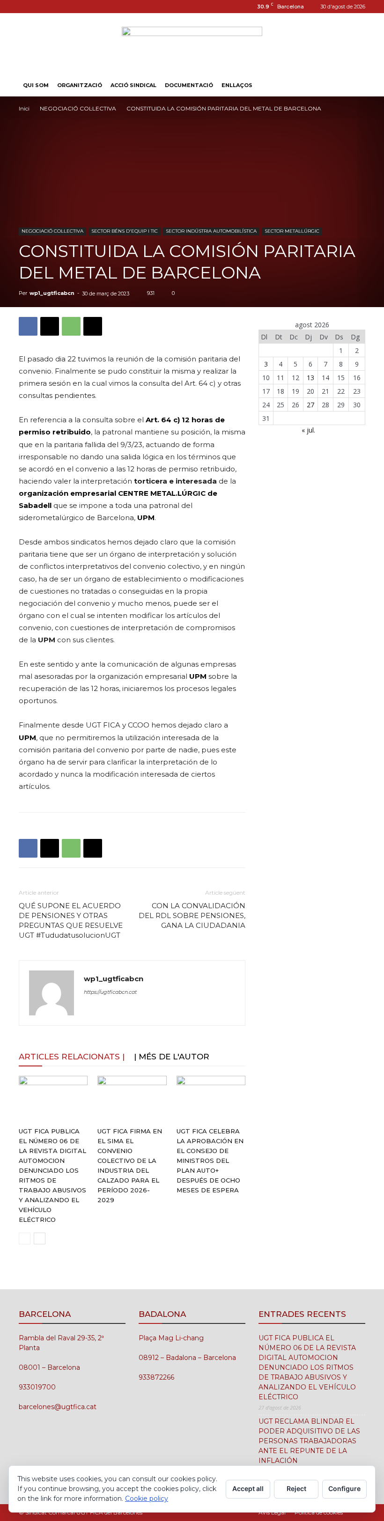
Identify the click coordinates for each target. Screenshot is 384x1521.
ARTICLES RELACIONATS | (72, 1056)
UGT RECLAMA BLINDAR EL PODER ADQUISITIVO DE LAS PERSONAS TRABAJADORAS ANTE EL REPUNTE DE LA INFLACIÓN (309, 1441)
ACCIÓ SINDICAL (133, 85)
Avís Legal (272, 1512)
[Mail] (41, 6)
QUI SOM (36, 85)
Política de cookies (319, 1512)
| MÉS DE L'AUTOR (171, 1056)
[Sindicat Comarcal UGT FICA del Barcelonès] (192, 44)
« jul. (308, 430)
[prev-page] (24, 1238)
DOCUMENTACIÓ (189, 85)
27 (310, 404)
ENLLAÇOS (237, 85)
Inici (24, 108)
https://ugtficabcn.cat (110, 992)
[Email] (92, 326)
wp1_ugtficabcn (52, 293)
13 (310, 377)
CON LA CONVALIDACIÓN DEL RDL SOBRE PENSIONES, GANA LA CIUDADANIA (192, 915)
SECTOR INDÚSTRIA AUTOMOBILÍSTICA (211, 231)
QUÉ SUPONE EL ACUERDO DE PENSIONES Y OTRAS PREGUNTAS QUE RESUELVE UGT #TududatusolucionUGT (71, 920)
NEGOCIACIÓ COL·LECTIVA (78, 108)
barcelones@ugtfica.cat (57, 1407)
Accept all (248, 1488)
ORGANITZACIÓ (79, 85)
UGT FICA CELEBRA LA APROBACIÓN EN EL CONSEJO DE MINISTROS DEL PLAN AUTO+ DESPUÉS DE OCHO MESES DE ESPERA (210, 1160)
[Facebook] (28, 326)
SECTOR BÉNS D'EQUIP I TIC (124, 231)
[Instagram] (26, 6)
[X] (49, 326)
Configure (344, 1488)
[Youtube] (57, 6)
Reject (296, 1488)
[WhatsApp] (71, 326)
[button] (354, 85)
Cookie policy (146, 1498)
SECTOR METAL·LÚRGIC (292, 231)
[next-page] (39, 1238)
